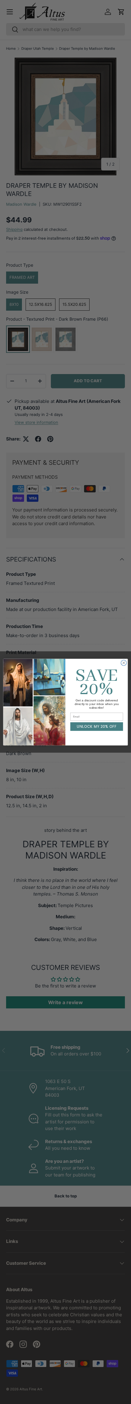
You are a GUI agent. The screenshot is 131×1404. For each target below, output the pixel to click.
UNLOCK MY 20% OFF (97, 726)
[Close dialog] (123, 662)
